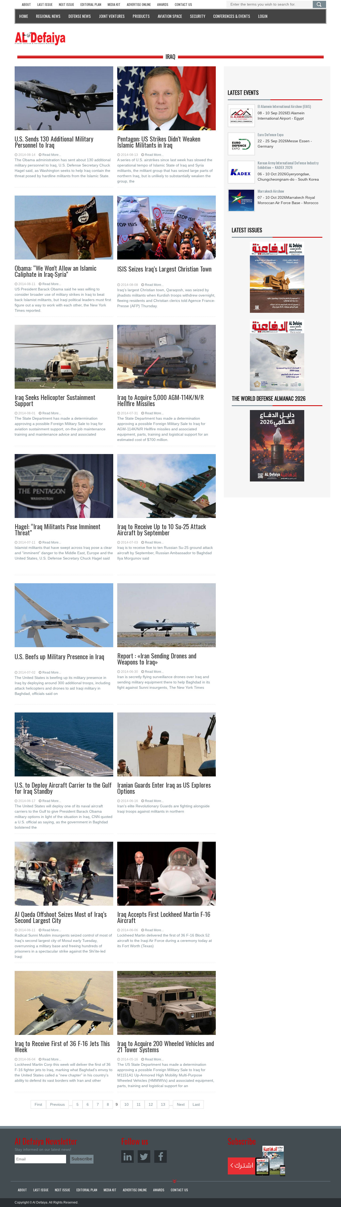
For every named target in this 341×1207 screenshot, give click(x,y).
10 (126, 1104)
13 (163, 1104)
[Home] (40, 38)
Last (196, 1104)
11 (139, 1104)
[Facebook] (160, 1156)
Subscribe (257, 1161)
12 (151, 1104)
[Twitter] (144, 1156)
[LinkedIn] (127, 1156)
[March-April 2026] (277, 279)
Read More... (51, 155)
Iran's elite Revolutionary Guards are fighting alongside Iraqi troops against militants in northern (163, 808)
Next (181, 1104)
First (38, 1104)
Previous (57, 1104)
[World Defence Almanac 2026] (277, 445)
